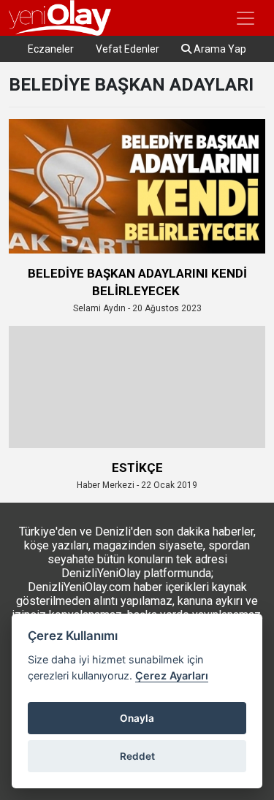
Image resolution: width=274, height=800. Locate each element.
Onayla (137, 718)
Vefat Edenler (127, 49)
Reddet (137, 756)
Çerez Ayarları (171, 675)
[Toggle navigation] (245, 18)
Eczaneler (51, 49)
